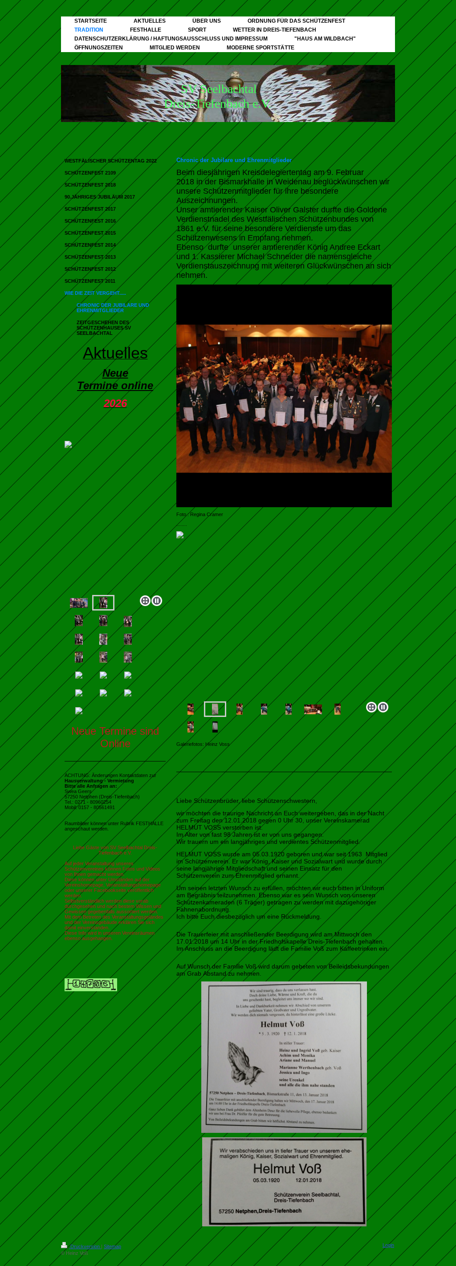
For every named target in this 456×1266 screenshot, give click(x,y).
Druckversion (85, 1246)
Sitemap (112, 1246)
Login (388, 1245)
